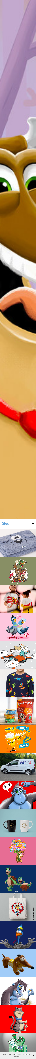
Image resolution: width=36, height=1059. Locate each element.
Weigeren (17, 1056)
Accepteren (26, 1054)
